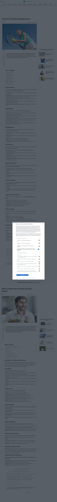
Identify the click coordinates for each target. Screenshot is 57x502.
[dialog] (28, 251)
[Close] (43, 224)
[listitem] (28, 238)
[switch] (39, 240)
